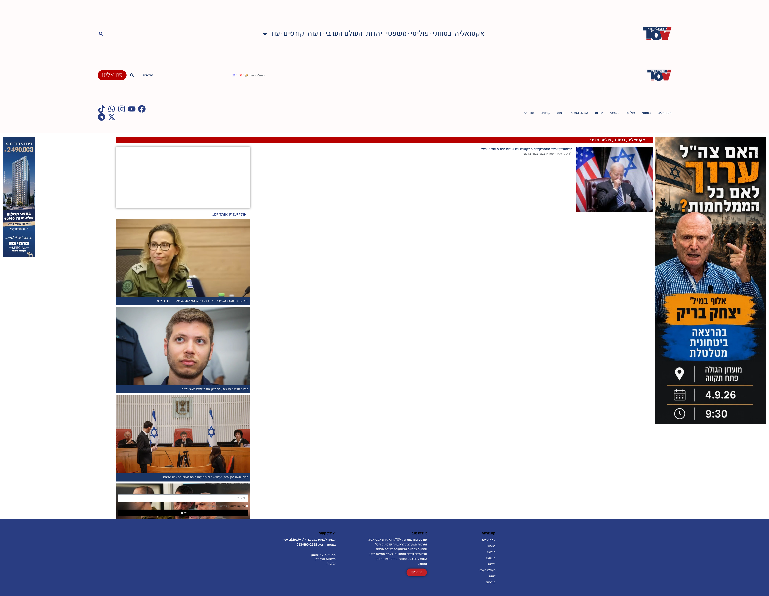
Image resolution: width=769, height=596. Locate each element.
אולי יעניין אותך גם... (228, 214)
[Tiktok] (101, 109)
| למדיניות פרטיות (217, 506)
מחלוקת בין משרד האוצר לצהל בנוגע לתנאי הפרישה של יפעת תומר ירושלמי (202, 301)
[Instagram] (121, 109)
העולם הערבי (343, 33)
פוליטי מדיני (600, 139)
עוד (275, 33)
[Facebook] (142, 109)
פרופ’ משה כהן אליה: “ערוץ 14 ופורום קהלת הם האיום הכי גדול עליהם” (205, 477)
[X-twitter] (111, 117)
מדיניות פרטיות (325, 559)
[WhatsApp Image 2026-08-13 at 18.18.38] (710, 423)
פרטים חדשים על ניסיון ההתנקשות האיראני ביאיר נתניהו (214, 389)
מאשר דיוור (225, 506)
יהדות (374, 33)
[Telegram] (101, 117)
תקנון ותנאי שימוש (323, 555)
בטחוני (441, 33)
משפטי (396, 33)
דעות (315, 33)
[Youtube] (132, 109)
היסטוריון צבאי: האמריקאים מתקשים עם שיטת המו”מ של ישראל (526, 149)
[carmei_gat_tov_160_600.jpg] (19, 256)
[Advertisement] (220, 177)
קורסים (293, 33)
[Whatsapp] (111, 109)
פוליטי (419, 33)
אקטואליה (469, 33)
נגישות (331, 563)
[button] (101, 33)
